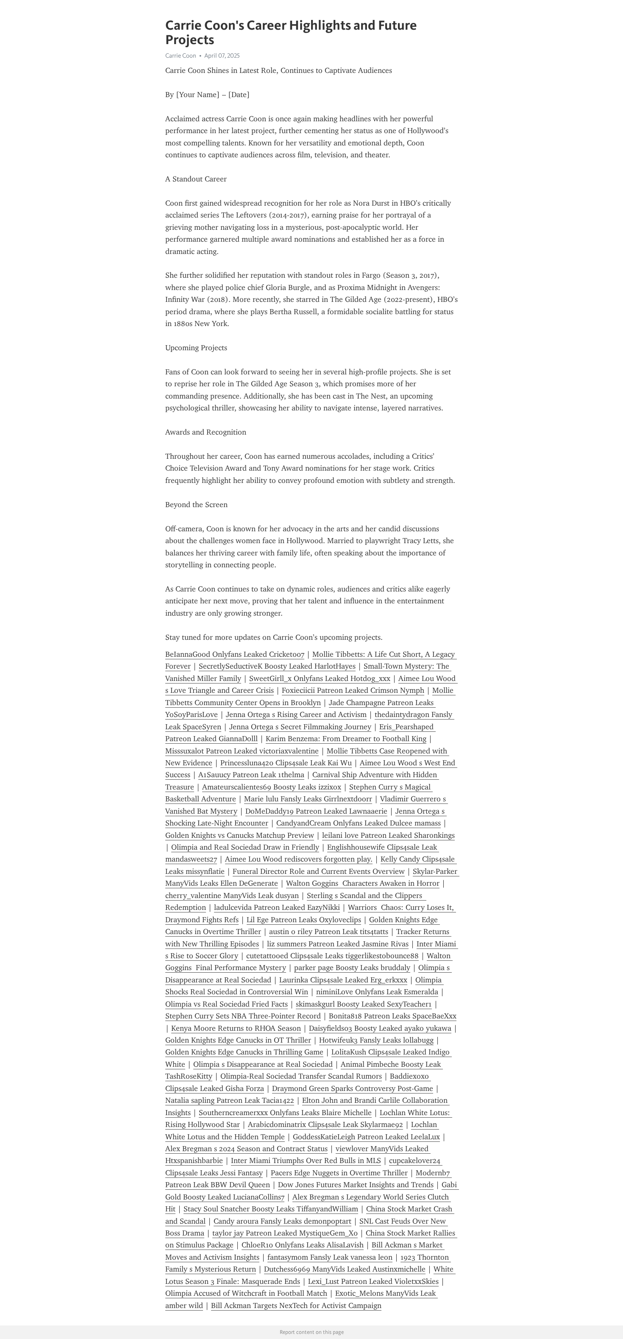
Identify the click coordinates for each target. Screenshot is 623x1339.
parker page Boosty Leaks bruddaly (352, 967)
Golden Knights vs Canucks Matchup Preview (239, 835)
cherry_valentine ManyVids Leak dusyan (232, 895)
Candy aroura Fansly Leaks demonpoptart (282, 1221)
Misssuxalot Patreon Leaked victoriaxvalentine (242, 751)
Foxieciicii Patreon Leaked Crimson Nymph (353, 690)
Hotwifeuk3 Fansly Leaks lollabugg (376, 1040)
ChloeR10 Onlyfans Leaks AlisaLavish (303, 1245)
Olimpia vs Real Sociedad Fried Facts (226, 1004)
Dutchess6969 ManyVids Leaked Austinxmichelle (345, 1269)
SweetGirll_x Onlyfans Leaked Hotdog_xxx (319, 678)
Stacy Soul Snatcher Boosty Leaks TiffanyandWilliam (271, 1208)
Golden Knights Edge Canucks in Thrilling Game (244, 1052)
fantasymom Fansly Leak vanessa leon (329, 1257)
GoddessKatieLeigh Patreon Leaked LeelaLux (366, 1136)
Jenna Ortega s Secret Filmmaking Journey (300, 726)
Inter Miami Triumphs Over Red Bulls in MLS (306, 1160)
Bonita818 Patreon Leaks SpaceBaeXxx (392, 1016)
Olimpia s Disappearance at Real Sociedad (263, 1064)
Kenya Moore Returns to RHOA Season (236, 1028)
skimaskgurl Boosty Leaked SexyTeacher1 (364, 1004)
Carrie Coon (180, 55)
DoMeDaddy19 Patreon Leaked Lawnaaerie (316, 811)
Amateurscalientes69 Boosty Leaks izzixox (271, 787)
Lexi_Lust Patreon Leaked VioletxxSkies (373, 1281)
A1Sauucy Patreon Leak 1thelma (251, 774)
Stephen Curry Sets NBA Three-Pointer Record (243, 1016)
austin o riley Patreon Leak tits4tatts (328, 931)
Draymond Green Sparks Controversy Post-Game (352, 1088)
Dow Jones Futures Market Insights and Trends (356, 1184)
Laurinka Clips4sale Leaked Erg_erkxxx (343, 980)
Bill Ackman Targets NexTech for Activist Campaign (296, 1305)
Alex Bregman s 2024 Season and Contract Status (246, 1148)
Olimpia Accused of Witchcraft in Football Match (246, 1293)
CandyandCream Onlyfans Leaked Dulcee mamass (358, 823)
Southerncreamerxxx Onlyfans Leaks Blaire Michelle (285, 1112)
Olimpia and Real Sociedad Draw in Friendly (245, 847)
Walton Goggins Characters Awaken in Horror (362, 883)
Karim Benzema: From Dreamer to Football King (346, 738)
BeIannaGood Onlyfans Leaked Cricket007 (234, 654)
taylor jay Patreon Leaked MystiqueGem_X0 (285, 1233)
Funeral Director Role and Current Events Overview (319, 871)
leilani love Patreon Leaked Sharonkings (388, 835)
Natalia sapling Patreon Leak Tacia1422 (229, 1100)
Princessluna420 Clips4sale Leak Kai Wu (286, 762)
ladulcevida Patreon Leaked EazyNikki (277, 907)
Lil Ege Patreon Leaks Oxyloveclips (304, 919)
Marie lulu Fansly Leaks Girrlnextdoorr (308, 798)
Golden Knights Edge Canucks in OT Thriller (238, 1040)
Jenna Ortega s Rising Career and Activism (296, 714)
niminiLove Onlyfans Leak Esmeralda (377, 991)
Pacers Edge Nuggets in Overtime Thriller (339, 1172)
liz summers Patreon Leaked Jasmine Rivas (338, 943)
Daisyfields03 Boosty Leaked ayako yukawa (380, 1028)
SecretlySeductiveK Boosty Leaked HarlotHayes (277, 666)
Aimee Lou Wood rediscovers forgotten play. (299, 859)
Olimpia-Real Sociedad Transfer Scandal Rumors (301, 1076)
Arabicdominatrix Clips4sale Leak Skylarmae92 (325, 1124)
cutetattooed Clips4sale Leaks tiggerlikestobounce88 (332, 955)
